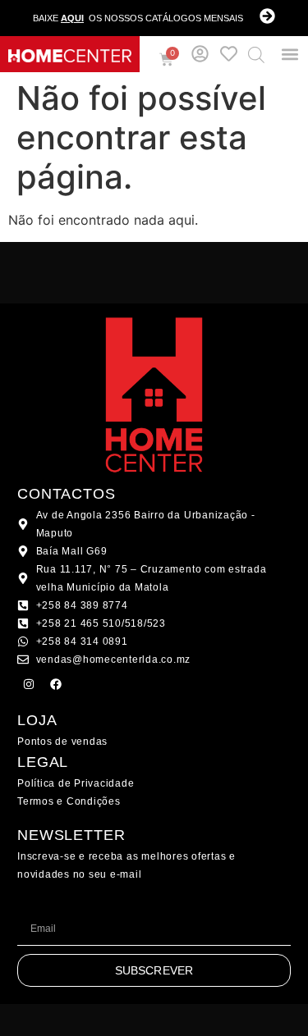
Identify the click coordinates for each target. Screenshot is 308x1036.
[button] (289, 54)
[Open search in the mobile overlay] (256, 54)
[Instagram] (28, 684)
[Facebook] (55, 684)
